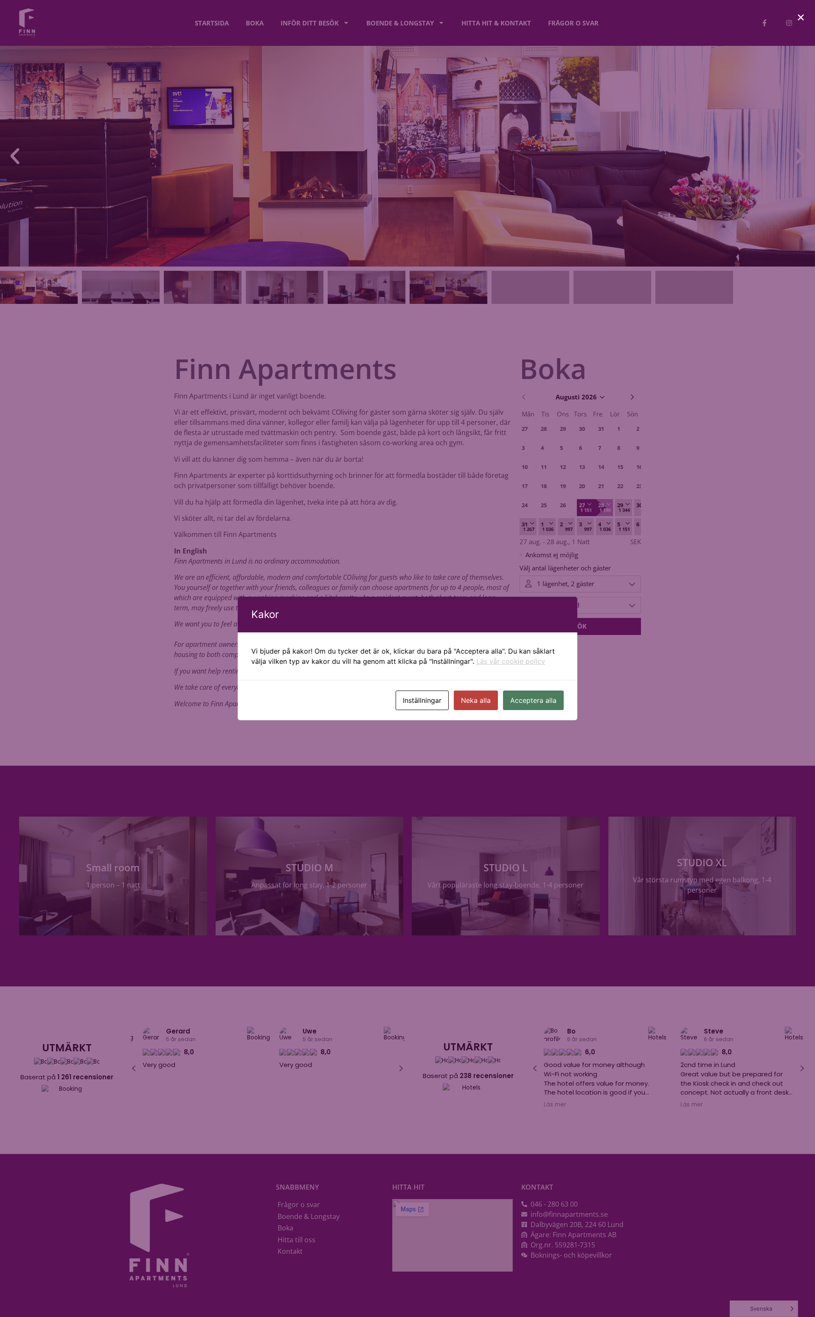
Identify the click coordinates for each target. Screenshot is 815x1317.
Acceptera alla (533, 700)
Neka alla (476, 700)
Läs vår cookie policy (510, 661)
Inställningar (422, 700)
